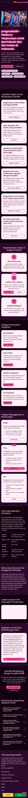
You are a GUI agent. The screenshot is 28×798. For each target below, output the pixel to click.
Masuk (20, 292)
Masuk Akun (14, 690)
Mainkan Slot (8, 365)
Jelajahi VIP (7, 403)
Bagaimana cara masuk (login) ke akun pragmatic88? (13, 715)
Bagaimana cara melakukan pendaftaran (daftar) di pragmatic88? (12, 709)
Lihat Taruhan (8, 345)
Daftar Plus (14, 468)
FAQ (2, 790)
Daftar (8, 292)
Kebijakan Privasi (14, 639)
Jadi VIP (14, 499)
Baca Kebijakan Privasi (14, 659)
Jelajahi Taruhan (14, 163)
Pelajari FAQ (19, 66)
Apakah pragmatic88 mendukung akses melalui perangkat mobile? (11, 722)
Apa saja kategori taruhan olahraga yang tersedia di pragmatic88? (11, 728)
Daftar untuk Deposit (14, 188)
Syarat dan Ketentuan (7, 775)
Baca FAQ (14, 236)
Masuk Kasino (8, 385)
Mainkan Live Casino (14, 211)
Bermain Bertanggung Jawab (10, 781)
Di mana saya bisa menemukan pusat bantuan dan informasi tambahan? (13, 742)
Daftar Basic (14, 439)
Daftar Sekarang (7, 66)
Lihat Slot (14, 140)
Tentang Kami (5, 771)
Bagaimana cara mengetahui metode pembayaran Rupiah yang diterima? (12, 736)
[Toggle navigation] (3, 5)
